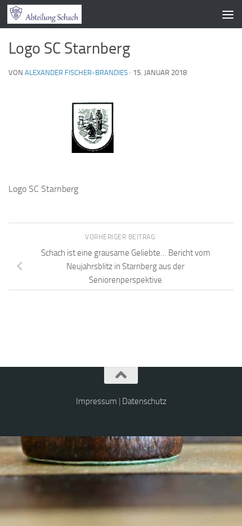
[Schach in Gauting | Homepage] (56, 14)
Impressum (96, 401)
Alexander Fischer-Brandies (76, 72)
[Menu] (228, 14)
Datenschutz (144, 401)
